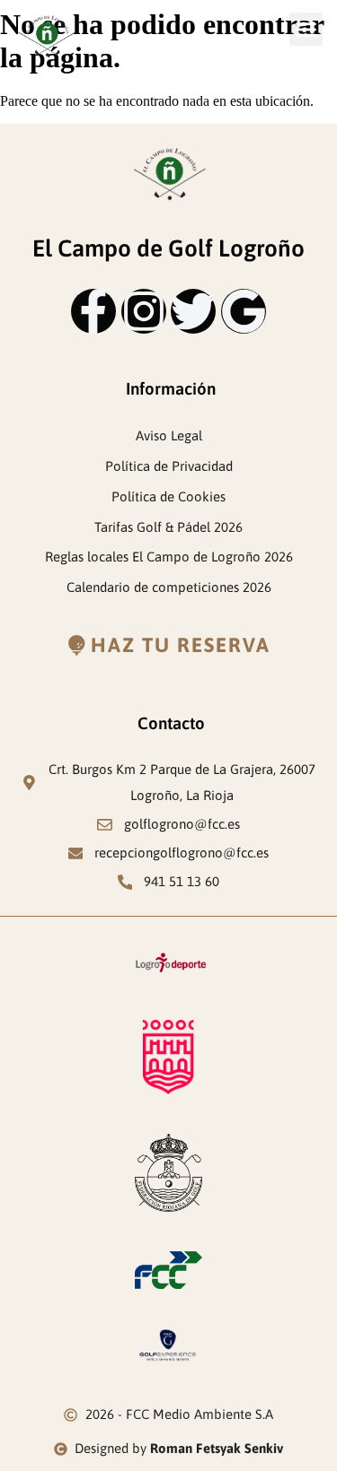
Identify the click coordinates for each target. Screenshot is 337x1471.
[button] (306, 30)
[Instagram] (143, 311)
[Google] (243, 311)
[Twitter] (193, 311)
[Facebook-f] (93, 311)
